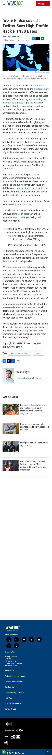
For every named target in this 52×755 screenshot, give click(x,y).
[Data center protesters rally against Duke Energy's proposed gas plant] (11, 428)
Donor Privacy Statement (15, 693)
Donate (43, 4)
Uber (37, 201)
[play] (3, 752)
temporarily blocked (22, 214)
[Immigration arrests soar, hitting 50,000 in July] (11, 446)
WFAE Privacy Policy (13, 703)
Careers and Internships (14, 682)
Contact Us (9, 687)
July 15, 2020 (39, 245)
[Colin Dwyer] (8, 375)
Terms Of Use (10, 709)
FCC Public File (10, 698)
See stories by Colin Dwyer (29, 378)
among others (24, 188)
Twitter (38, 353)
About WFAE (10, 671)
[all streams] (48, 752)
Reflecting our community (15, 676)
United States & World (20, 353)
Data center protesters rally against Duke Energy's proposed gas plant (34, 427)
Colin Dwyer (15, 36)
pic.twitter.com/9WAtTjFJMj (26, 239)
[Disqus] (26, 521)
